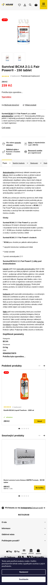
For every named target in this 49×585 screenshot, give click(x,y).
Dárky (30, 143)
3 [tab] (22, 428)
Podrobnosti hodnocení (30, 76)
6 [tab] (28, 428)
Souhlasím (23, 579)
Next (44, 365)
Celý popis (6, 128)
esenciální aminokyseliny (26, 269)
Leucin (5, 269)
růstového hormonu (23, 284)
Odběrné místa (12, 149)
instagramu (26, 508)
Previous (39, 365)
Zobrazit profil (37, 508)
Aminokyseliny (8, 172)
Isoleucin (6, 294)
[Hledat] (30, 5)
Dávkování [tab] (34, 163)
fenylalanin (7, 325)
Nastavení (23, 572)
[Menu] (43, 4)
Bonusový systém (35, 150)
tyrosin (15, 325)
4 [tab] (24, 428)
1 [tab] (19, 428)
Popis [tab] (5, 163)
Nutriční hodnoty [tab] (19, 163)
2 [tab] (21, 428)
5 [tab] (26, 428)
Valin (5, 312)
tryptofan (40, 322)
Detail (39, 421)
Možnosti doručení (11, 105)
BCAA (10, 114)
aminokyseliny (7, 116)
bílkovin (5, 175)
